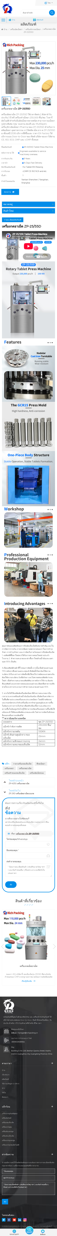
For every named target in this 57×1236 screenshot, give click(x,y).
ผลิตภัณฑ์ (39, 20)
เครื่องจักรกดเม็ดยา (33, 29)
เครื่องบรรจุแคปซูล (8, 1140)
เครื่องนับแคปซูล (7, 1131)
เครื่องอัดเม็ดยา (16, 29)
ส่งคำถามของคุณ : (14, 861)
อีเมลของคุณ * (12, 850)
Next (54, 946)
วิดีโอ (4, 1093)
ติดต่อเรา (5, 1097)
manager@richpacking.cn (27, 1033)
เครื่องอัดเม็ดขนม (37, 773)
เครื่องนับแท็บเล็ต (8, 1136)
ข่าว (3, 1088)
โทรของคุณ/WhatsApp (17, 839)
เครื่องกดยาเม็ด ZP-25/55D (27, 833)
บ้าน (13, 20)
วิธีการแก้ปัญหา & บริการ (10, 1084)
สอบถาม (7, 192)
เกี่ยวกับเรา (6, 1075)
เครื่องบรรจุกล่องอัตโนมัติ (10, 1145)
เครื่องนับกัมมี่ (6, 1118)
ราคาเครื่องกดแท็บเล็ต (22, 764)
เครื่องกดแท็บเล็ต (8, 1122)
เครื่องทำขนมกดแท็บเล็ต (15, 773)
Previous (2, 946)
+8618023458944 (18, 1042)
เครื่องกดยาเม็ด (25, 768)
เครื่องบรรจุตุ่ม (7, 1127)
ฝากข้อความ (29, 1230)
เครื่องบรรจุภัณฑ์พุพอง (9, 1114)
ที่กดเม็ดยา (41, 764)
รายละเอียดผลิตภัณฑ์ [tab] (12, 220)
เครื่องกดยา (9, 768)
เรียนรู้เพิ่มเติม (27, 981)
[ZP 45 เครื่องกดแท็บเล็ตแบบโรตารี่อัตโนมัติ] (28, 936)
